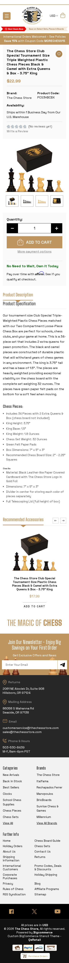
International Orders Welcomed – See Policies (34, 36)
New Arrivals (11, 775)
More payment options (35, 251)
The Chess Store (48, 775)
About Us (9, 851)
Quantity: (15, 219)
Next (63, 520)
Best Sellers (11, 787)
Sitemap (40, 894)
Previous (55, 520)
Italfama (42, 781)
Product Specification (19, 303)
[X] (34, 911)
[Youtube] (57, 911)
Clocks (7, 794)
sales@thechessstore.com (22, 732)
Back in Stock (12, 781)
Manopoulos (45, 794)
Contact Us (42, 851)
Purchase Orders (38, 956)
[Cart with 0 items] (62, 16)
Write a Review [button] (17, 131)
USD (53, 16)
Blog (37, 883)
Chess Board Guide (47, 841)
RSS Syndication (14, 894)
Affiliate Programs (46, 889)
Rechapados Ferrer (49, 787)
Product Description (18, 294)
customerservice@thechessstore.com (31, 728)
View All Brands (47, 823)
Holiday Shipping (45, 874)
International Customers (12, 867)
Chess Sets (11, 817)
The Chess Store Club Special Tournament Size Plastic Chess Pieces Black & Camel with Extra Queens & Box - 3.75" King (34, 583)
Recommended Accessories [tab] (23, 519)
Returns (39, 857)
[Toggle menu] (7, 16)
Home (7, 841)
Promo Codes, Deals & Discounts (48, 867)
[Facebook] (11, 911)
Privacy (8, 883)
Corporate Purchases (10, 876)
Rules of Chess (13, 889)
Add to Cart (34, 606)
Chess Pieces (12, 810)
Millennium (44, 817)
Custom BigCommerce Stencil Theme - (34, 936)
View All (8, 823)
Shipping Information (11, 858)
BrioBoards (44, 800)
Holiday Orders (12, 846)
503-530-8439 (14, 747)
